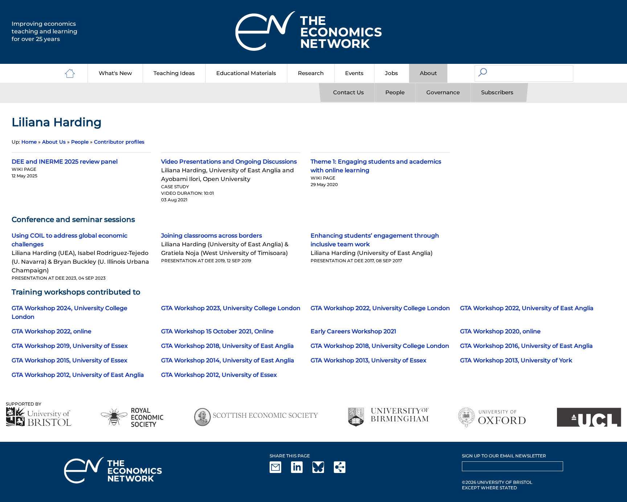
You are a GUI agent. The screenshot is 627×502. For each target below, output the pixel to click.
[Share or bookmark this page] (344, 471)
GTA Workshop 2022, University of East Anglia (527, 308)
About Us (54, 142)
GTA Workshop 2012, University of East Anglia (78, 374)
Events (354, 73)
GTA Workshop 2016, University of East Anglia (526, 345)
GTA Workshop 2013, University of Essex (368, 360)
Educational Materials (246, 73)
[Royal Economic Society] (132, 417)
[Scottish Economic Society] (256, 417)
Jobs (391, 73)
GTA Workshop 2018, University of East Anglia (227, 345)
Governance (443, 92)
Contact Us (348, 92)
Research (311, 73)
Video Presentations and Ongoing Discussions (229, 161)
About (428, 73)
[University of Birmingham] (388, 417)
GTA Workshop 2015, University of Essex (69, 360)
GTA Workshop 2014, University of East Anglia (227, 360)
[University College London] (589, 417)
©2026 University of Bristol (497, 482)
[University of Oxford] (493, 417)
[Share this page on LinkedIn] (301, 471)
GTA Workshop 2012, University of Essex (219, 374)
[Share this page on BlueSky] (322, 471)
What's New (115, 73)
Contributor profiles (119, 142)
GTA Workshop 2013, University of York (516, 360)
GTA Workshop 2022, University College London (380, 308)
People (395, 92)
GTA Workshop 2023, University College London (230, 308)
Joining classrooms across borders (211, 235)
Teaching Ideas (174, 73)
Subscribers (497, 92)
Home (29, 142)
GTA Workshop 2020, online (500, 331)
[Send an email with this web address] (280, 471)
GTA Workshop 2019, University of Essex (70, 345)
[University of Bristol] (39, 417)
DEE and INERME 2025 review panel (65, 161)
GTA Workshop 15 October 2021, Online (217, 331)
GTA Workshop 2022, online (51, 331)
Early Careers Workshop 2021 (353, 331)
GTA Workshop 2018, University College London (380, 345)
